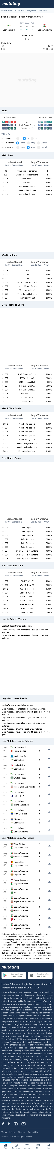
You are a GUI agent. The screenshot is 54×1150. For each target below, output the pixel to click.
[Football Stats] (11, 4)
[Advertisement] (27, 80)
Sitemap (21, 1132)
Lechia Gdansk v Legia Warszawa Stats (30, 10)
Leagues (27, 1148)
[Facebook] (5, 1123)
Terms (4, 1132)
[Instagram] (18, 1123)
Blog (37, 1148)
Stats (5, 1148)
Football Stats (6, 10)
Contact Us (33, 1132)
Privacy (12, 1132)
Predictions (16, 1148)
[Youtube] (25, 1123)
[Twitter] (11, 1123)
